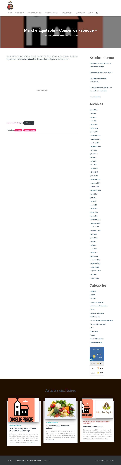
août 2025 (94, 150)
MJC (92, 328)
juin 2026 (93, 113)
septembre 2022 (96, 271)
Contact (90, 13)
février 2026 (94, 128)
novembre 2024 (95, 183)
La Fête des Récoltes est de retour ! (101, 72)
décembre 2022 (95, 260)
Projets (93, 335)
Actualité (18, 130)
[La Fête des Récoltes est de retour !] (60, 408)
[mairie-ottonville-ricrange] (10, 5)
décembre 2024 (95, 179)
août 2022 (94, 274)
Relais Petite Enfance (97, 339)
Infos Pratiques (67, 13)
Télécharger (28, 123)
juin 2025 (93, 157)
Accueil (10, 13)
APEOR (93, 295)
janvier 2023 (94, 256)
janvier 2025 (94, 176)
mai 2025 (93, 161)
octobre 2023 (95, 227)
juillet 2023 (94, 238)
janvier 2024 (94, 216)
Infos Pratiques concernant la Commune (28, 460)
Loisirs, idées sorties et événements (102, 320)
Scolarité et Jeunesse (34, 13)
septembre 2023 (96, 230)
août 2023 (94, 234)
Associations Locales (51, 13)
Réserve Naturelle (96, 342)
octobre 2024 (95, 186)
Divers (93, 309)
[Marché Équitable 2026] (97, 408)
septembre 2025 (96, 146)
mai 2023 (93, 245)
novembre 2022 (95, 263)
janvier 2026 (94, 132)
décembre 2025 (95, 135)
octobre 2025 (95, 143)
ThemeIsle (111, 461)
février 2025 (94, 172)
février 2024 (94, 212)
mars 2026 (94, 124)
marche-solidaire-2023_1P (14, 123)
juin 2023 (93, 241)
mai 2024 (93, 201)
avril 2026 (94, 121)
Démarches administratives (99, 306)
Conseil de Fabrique (30, 130)
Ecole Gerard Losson (97, 313)
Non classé (94, 331)
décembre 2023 (95, 219)
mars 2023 (94, 252)
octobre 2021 (95, 278)
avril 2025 (94, 165)
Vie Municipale (19, 13)
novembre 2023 (95, 223)
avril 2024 (94, 205)
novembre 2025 (95, 139)
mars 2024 (94, 208)
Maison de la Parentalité (98, 324)
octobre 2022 (95, 267)
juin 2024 (93, 197)
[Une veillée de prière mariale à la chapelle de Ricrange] (23, 410)
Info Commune (95, 317)
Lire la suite (31, 442)
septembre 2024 (96, 190)
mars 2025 (94, 168)
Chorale (93, 298)
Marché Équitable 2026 (93, 427)
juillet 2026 (94, 110)
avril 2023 (94, 249)
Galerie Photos (80, 13)
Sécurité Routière (96, 97)
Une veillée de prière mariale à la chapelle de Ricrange (22, 429)
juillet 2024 (94, 194)
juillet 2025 (94, 154)
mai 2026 (93, 117)
